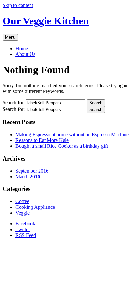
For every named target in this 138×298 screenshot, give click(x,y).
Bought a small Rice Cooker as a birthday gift (61, 146)
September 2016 (31, 171)
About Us (25, 54)
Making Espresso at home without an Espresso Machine (72, 134)
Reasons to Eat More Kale (42, 140)
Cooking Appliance (35, 207)
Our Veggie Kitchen (46, 21)
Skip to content (18, 5)
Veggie (22, 213)
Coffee (22, 201)
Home (21, 48)
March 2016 (27, 176)
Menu (10, 37)
